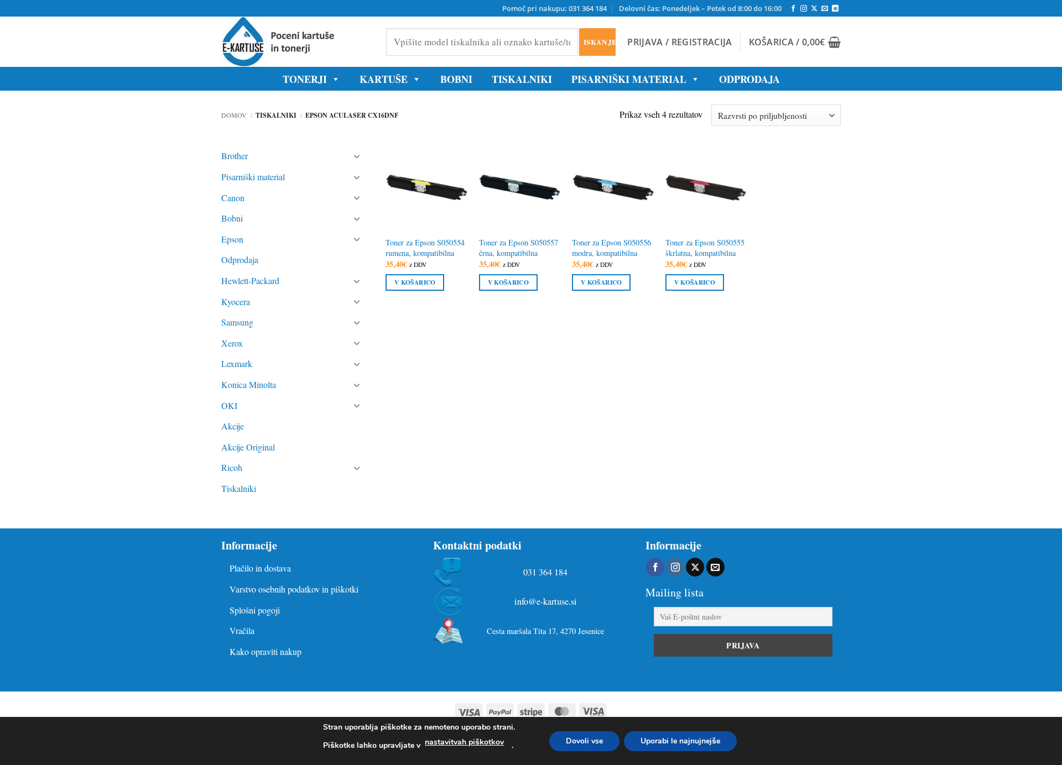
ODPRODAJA (749, 79)
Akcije (232, 426)
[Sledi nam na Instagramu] (803, 9)
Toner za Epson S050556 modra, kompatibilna (611, 248)
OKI (229, 405)
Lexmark (236, 363)
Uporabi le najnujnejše (680, 741)
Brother (234, 155)
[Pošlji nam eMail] (824, 9)
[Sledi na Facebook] (793, 9)
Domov (234, 115)
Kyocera (235, 301)
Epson (232, 239)
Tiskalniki (522, 79)
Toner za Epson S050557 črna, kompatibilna (518, 248)
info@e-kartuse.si (545, 601)
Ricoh (231, 467)
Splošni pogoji (255, 610)
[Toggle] (357, 156)
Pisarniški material (628, 79)
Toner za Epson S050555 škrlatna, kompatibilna (705, 248)
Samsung (237, 322)
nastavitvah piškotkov (464, 742)
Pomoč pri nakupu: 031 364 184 (554, 8)
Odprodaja (239, 259)
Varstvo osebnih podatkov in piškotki (294, 589)
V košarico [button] (414, 282)
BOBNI (456, 79)
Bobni (232, 218)
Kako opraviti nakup (265, 651)
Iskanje (599, 41)
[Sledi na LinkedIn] (835, 9)
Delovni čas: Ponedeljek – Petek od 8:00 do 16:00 (700, 8)
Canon (232, 197)
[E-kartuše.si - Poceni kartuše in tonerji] (295, 42)
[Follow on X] (814, 9)
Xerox (232, 343)
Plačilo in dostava (260, 568)
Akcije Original (248, 447)
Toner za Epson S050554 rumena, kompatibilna (425, 248)
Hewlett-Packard (250, 280)
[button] (679, 42)
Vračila (242, 630)
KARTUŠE (384, 79)
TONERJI (305, 79)
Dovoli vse (584, 741)
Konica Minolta (248, 384)
